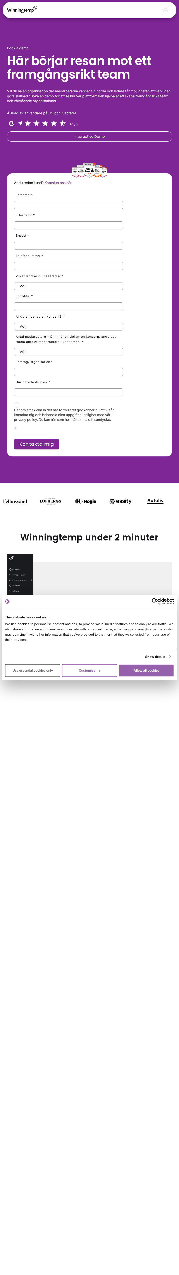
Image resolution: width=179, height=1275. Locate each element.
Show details (155, 656)
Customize (87, 670)
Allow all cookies (146, 670)
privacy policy (25, 419)
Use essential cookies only (32, 670)
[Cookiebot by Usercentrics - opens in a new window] (155, 601)
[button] (165, 10)
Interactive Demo (89, 136)
